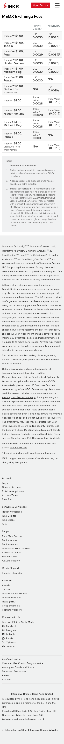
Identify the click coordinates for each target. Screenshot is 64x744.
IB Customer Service (43, 385)
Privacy (6, 675)
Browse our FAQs (11, 552)
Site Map (6, 679)
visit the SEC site (18, 447)
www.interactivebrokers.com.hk (28, 719)
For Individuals (9, 540)
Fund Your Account (12, 536)
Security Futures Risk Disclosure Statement (29, 430)
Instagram (10, 630)
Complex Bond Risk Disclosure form (30, 438)
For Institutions (10, 544)
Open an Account (11, 487)
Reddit (9, 638)
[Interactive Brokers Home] (11, 5)
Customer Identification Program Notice (22, 663)
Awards (6, 585)
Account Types (10, 495)
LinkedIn (10, 634)
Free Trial (7, 499)
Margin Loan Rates (24, 413)
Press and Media (11, 605)
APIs (4, 524)
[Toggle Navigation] (56, 5)
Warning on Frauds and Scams (18, 667)
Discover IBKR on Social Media (18, 622)
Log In (5, 483)
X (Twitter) (10, 642)
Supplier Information (12, 573)
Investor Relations (11, 597)
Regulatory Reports (12, 610)
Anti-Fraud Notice (11, 659)
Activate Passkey (11, 560)
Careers (6, 589)
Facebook (11, 626)
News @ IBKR (9, 601)
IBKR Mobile (8, 520)
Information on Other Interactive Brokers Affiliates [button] (31, 730)
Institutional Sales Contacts (16, 548)
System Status (9, 556)
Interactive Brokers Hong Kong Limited (32, 694)
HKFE (5, 707)
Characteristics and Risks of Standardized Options (28, 377)
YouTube (10, 646)
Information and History (14, 593)
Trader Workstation (12, 512)
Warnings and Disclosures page (18, 397)
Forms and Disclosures (14, 671)
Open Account (40, 5)
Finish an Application (13, 491)
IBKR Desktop (9, 516)
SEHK (44, 703)
